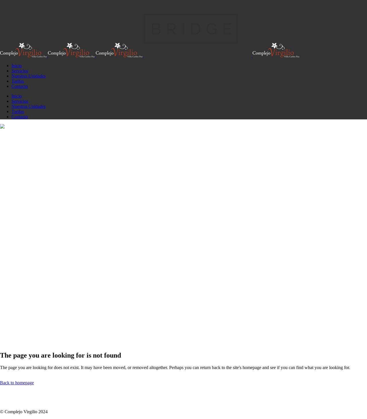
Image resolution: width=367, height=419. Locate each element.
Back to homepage (17, 382)
